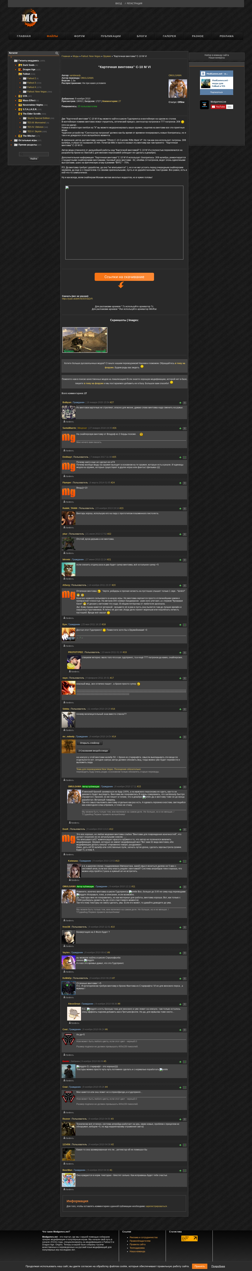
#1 (111, 1170)
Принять (200, 1266)
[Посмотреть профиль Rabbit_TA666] (68, 528)
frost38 (66, 927)
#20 (114, 585)
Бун (65, 624)
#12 (111, 829)
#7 (113, 978)
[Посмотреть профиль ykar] (68, 554)
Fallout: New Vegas (39, 91)
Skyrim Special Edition (40, 118)
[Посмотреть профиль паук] (68, 703)
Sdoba (66, 709)
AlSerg (66, 585)
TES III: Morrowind (38, 122)
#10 (113, 927)
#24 (113, 482)
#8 (119, 1003)
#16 (113, 709)
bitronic (66, 559)
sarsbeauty (75, 75)
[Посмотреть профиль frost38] (68, 947)
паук (65, 678)
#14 (114, 736)
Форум (79, 36)
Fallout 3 (34, 83)
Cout (65, 1029)
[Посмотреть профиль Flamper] (68, 502)
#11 (133, 886)
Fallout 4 (34, 87)
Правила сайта (138, 1244)
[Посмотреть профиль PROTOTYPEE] (74, 672)
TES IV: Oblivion (37, 127)
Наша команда (137, 1251)
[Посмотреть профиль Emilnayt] (68, 477)
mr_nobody (69, 736)
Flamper (67, 482)
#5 (105, 1061)
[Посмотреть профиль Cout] (68, 1055)
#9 (108, 952)
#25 (114, 457)
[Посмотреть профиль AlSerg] (68, 618)
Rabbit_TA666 (70, 508)
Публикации (111, 36)
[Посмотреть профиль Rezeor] (68, 1138)
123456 (66, 1144)
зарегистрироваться (157, 1206)
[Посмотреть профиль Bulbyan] (68, 422)
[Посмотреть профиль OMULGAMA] (74, 823)
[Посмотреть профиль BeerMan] (68, 1190)
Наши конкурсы (217, 57)
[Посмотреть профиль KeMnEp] (68, 998)
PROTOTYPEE (75, 652)
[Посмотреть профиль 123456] (68, 1164)
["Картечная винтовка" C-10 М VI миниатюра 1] (85, 340)
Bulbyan (67, 402)
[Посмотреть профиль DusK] (68, 855)
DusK (65, 829)
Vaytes (66, 952)
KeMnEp (67, 978)
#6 (106, 1029)
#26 (114, 428)
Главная (24, 36)
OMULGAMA (175, 75)
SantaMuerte (69, 428)
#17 (112, 678)
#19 (125, 652)
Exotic (66, 1061)
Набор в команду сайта (217, 55)
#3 (112, 1119)
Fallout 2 (33, 78)
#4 (106, 1087)
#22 (109, 534)
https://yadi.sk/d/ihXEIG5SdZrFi (77, 298)
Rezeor (66, 1119)
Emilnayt (67, 457)
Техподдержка (137, 1248)
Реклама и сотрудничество (144, 1237)
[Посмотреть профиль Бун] (68, 646)
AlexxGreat (74, 1003)
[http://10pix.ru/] (124, 258)
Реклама (227, 36)
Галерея (169, 36)
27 (111, 101)
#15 (139, 786)
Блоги (142, 36)
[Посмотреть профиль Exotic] (68, 1081)
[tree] (33, 102)
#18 (104, 624)
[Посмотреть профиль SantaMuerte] (68, 451)
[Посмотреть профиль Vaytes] (68, 972)
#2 (112, 1144)
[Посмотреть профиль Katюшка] (74, 880)
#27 (112, 402)
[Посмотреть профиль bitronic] (68, 579)
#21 (109, 559)
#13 (117, 861)
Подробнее (218, 1266)
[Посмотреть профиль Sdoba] (68, 731)
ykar (65, 534)
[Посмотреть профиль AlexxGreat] (74, 1023)
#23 (121, 508)
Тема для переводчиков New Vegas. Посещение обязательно (108, 769)
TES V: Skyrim (37, 131)
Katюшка (73, 861)
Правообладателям (140, 1241)
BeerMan (67, 1170)
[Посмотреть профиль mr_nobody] (68, 781)
